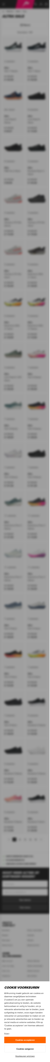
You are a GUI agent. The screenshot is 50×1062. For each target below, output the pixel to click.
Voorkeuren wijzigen (25, 1056)
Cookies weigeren (25, 1049)
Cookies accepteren (25, 1040)
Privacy (6, 1033)
